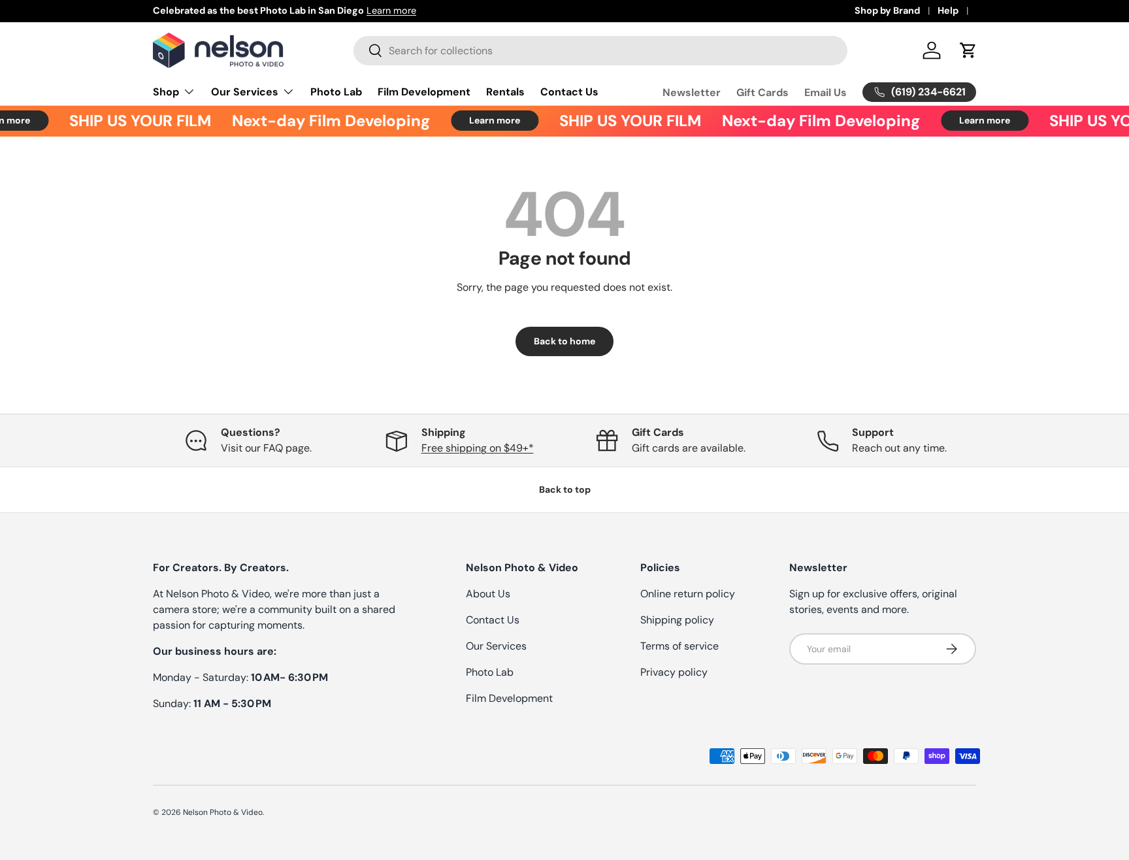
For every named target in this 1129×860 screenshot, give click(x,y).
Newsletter (692, 92)
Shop (166, 92)
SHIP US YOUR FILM (132, 120)
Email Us (825, 92)
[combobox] (600, 50)
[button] (968, 50)
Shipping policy (677, 620)
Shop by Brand (887, 10)
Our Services (244, 92)
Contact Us (569, 92)
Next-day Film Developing (323, 120)
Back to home (564, 341)
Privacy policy (674, 672)
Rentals (505, 92)
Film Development (424, 92)
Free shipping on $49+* (477, 448)
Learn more (391, 10)
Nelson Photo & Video (223, 812)
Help (948, 10)
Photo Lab (336, 92)
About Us (488, 594)
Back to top (565, 489)
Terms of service (679, 646)
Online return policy (687, 594)
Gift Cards (762, 92)
